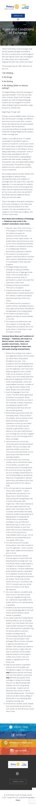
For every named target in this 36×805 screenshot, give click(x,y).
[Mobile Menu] (18, 19)
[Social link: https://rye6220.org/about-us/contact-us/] (18, 773)
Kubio (18, 800)
